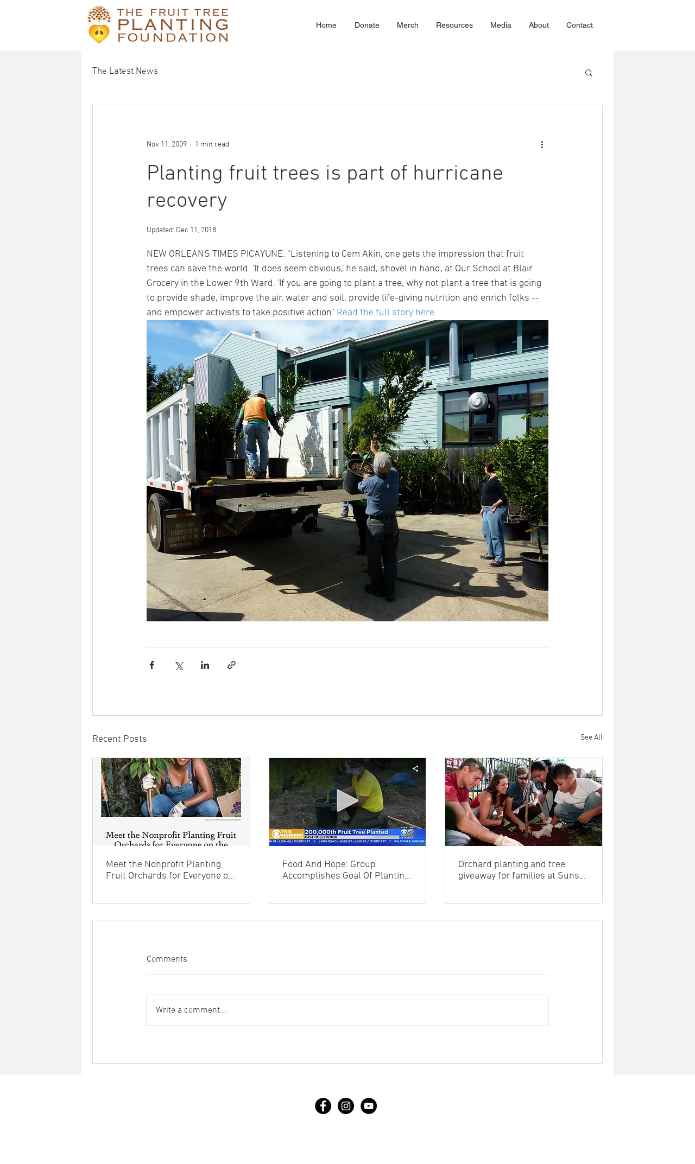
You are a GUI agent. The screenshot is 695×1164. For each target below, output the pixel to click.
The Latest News (125, 71)
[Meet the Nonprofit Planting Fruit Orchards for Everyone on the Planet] (171, 802)
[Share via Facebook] (152, 665)
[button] (589, 72)
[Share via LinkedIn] (205, 665)
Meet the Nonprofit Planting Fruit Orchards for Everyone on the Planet (169, 870)
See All (591, 737)
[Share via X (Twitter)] (178, 665)
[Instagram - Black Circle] (346, 1106)
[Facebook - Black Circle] (323, 1106)
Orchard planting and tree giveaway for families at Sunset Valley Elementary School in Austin (522, 870)
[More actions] (541, 144)
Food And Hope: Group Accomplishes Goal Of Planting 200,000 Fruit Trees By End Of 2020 (345, 870)
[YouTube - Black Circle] (369, 1106)
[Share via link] (231, 665)
